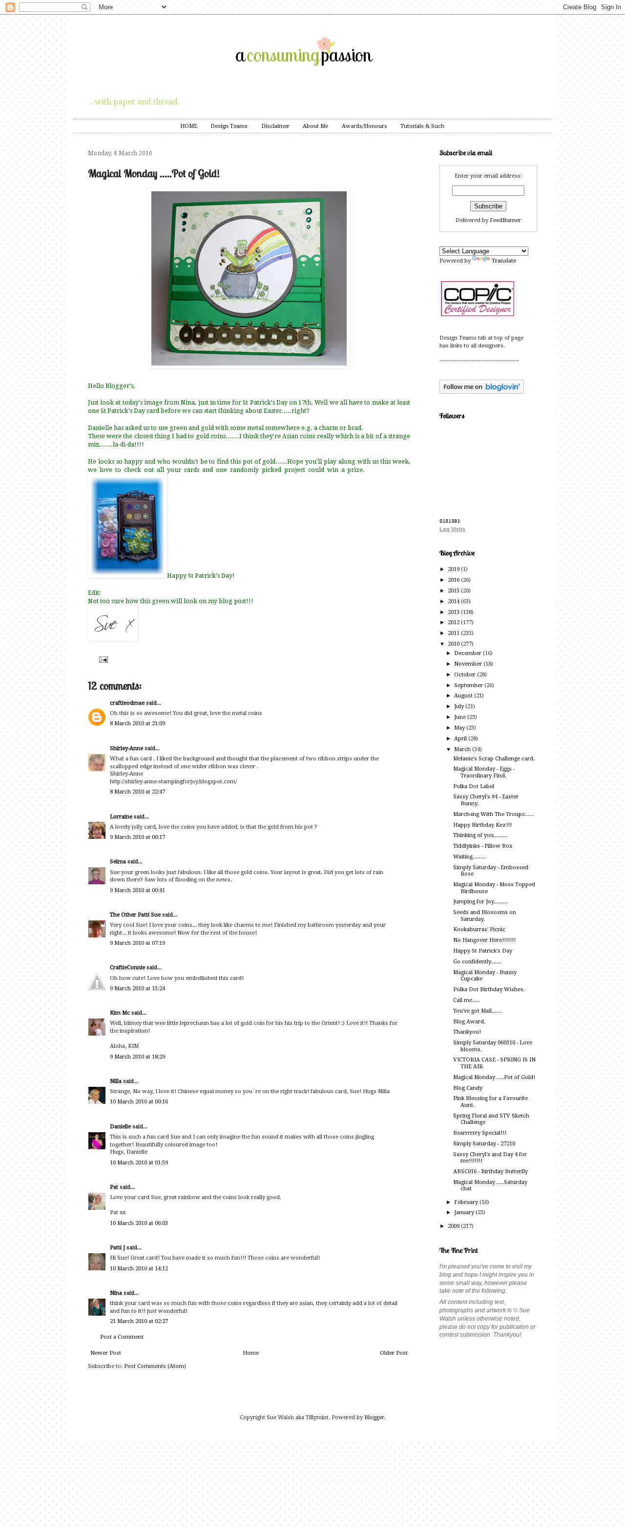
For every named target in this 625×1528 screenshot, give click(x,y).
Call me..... (466, 1000)
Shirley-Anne (126, 748)
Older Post (394, 1353)
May (460, 728)
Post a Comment (122, 1337)
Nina (116, 1293)
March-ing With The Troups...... (493, 814)
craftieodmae (127, 703)
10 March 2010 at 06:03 (139, 1223)
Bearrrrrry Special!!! (479, 1133)
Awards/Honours (364, 126)
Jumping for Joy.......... (480, 901)
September (469, 685)
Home (251, 1353)
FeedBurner (505, 220)
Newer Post (105, 1353)
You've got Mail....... (477, 1011)
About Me (315, 126)
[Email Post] (102, 659)
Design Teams (229, 126)
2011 (454, 633)
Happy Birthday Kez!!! (482, 825)
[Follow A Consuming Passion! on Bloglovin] (481, 392)
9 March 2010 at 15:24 (137, 988)
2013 (454, 612)
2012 (454, 622)
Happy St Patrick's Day (482, 951)
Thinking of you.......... (480, 835)
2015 (454, 591)
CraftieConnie (127, 967)
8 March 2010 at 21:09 (137, 723)
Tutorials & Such (422, 126)
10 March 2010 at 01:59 (139, 1163)
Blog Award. (469, 1022)
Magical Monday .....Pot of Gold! (494, 1077)
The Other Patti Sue (135, 915)
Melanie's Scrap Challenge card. (494, 758)
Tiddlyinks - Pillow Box (482, 846)
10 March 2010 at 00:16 (139, 1102)
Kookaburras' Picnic (479, 929)
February (466, 1202)
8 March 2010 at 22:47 (137, 792)
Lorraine (121, 817)
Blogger (374, 1417)
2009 (454, 1226)
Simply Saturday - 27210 (484, 1144)
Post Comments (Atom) (155, 1366)
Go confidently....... (477, 961)
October (465, 675)
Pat (114, 1187)
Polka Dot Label (473, 786)
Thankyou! (467, 1032)
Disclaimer (275, 126)
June (460, 717)
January (465, 1212)
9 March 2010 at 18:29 (137, 1057)
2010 (454, 644)
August (464, 696)
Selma (118, 861)
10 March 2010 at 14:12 (139, 1268)
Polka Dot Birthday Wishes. (489, 989)
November (468, 664)
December (468, 653)
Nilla (116, 1081)
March (463, 749)
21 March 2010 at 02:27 (139, 1321)
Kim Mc (120, 1013)
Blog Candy (467, 1088)
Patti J (117, 1247)
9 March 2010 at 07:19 (137, 943)
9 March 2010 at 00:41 (137, 890)
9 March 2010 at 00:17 (137, 837)
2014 (454, 601)
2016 (454, 580)
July (459, 706)
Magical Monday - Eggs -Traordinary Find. (484, 772)
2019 (454, 569)
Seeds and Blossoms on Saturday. (484, 915)
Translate (504, 261)
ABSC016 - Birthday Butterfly (490, 1171)
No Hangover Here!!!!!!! (484, 940)
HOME (188, 126)
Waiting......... (469, 857)
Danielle (120, 1126)
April (461, 738)
